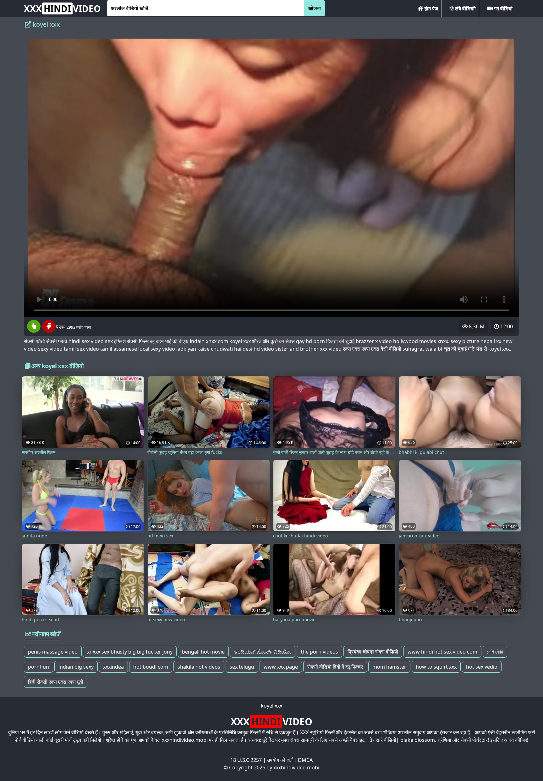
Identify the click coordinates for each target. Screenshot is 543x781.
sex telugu (242, 666)
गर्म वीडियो (503, 8)
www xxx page (281, 666)
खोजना (314, 8)
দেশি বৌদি (495, 651)
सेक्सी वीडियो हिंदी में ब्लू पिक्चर (335, 666)
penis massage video (53, 651)
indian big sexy (76, 666)
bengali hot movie (203, 651)
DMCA (305, 760)
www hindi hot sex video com (442, 651)
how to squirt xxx (436, 666)
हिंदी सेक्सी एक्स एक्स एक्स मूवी (55, 681)
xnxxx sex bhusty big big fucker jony (130, 651)
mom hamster (389, 666)
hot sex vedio (481, 666)
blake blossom (417, 739)
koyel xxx (271, 705)
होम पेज (430, 8)
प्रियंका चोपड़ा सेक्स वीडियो (373, 651)
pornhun (38, 666)
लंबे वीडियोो (465, 8)
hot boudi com (150, 666)
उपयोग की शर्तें (280, 760)
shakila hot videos (199, 666)
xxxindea (113, 666)
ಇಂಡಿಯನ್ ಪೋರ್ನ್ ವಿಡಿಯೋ (262, 651)
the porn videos (319, 651)
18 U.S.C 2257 (246, 760)
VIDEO (62, 8)
